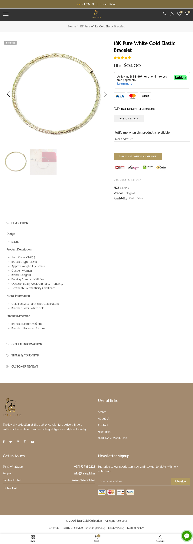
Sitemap (54, 527)
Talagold (129, 193)
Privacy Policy (116, 527)
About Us (104, 418)
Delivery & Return (128, 179)
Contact (103, 425)
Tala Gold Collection (89, 520)
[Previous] (9, 94)
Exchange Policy (95, 527)
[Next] (105, 94)
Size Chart (104, 432)
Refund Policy (135, 527)
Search (102, 412)
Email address (123, 139)
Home (72, 26)
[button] (122, 57)
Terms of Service (72, 527)
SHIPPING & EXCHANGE (112, 438)
